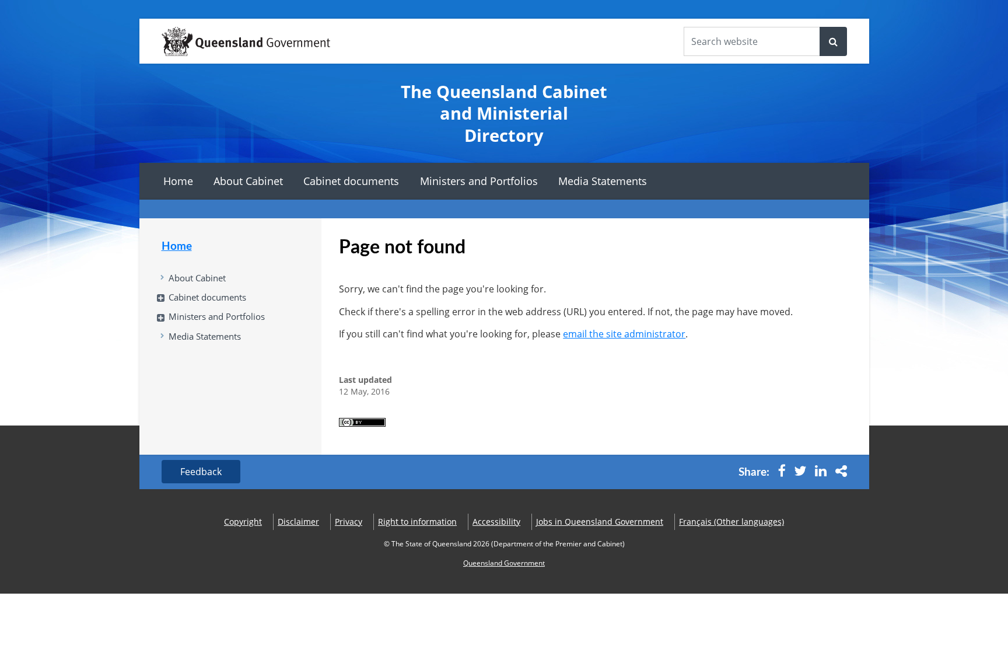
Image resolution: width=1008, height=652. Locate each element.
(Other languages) (731, 521)
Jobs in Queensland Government (599, 521)
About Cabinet (248, 181)
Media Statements (602, 181)
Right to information (417, 521)
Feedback (201, 471)
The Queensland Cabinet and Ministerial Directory (504, 113)
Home (178, 181)
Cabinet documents (351, 181)
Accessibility (496, 521)
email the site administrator (624, 333)
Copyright (243, 521)
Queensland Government (504, 563)
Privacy (348, 521)
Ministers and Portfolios (479, 181)
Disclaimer (298, 521)
